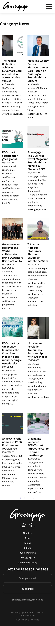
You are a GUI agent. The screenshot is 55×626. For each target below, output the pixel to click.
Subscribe (28, 589)
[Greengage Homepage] (27, 515)
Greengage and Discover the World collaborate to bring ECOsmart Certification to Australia (12, 254)
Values (27, 543)
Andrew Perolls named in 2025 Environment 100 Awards (12, 443)
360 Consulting (27, 552)
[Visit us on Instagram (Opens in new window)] (31, 526)
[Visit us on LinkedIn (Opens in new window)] (23, 526)
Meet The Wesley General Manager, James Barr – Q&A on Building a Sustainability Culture (38, 70)
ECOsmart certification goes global (10, 156)
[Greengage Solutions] (16, 6)
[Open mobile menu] (49, 6)
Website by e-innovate (27, 619)
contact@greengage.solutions (27, 599)
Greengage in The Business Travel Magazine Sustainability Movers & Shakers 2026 (38, 161)
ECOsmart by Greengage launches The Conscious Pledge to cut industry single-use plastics (12, 353)
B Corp (27, 548)
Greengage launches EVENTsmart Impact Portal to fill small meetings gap (38, 447)
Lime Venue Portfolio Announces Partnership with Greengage (38, 350)
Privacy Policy (27, 557)
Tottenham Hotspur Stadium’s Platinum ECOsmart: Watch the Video (38, 253)
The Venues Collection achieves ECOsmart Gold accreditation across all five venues (12, 70)
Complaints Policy (27, 562)
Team (27, 538)
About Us (27, 533)
